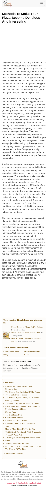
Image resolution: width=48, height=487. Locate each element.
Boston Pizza (10, 412)
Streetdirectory (21, 486)
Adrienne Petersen (27, 341)
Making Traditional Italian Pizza (18, 386)
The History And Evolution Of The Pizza (22, 392)
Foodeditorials (32, 486)
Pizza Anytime (11, 389)
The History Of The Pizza (16, 449)
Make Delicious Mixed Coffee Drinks (27, 327)
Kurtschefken (19, 330)
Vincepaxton (16, 335)
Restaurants (10, 420)
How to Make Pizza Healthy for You (20, 429)
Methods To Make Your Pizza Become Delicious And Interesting (21, 17)
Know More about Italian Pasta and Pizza (22, 406)
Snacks (32, 477)
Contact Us (11, 483)
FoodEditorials (6, 472)
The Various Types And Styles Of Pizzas (22, 403)
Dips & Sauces (18, 479)
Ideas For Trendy (12, 423)
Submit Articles (22, 483)
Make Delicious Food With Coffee (25, 333)
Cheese (39, 474)
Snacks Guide (16, 472)
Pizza (7, 441)
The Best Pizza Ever (13, 415)
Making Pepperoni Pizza (15, 409)
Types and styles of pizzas (16, 395)
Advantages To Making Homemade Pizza (22, 438)
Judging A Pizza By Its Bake (17, 443)
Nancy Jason (25, 361)
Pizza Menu (18, 453)
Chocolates (4, 477)
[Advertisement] (24, 42)
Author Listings (35, 483)
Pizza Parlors (22, 420)
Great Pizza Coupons (14, 418)
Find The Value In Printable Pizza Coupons (23, 446)
